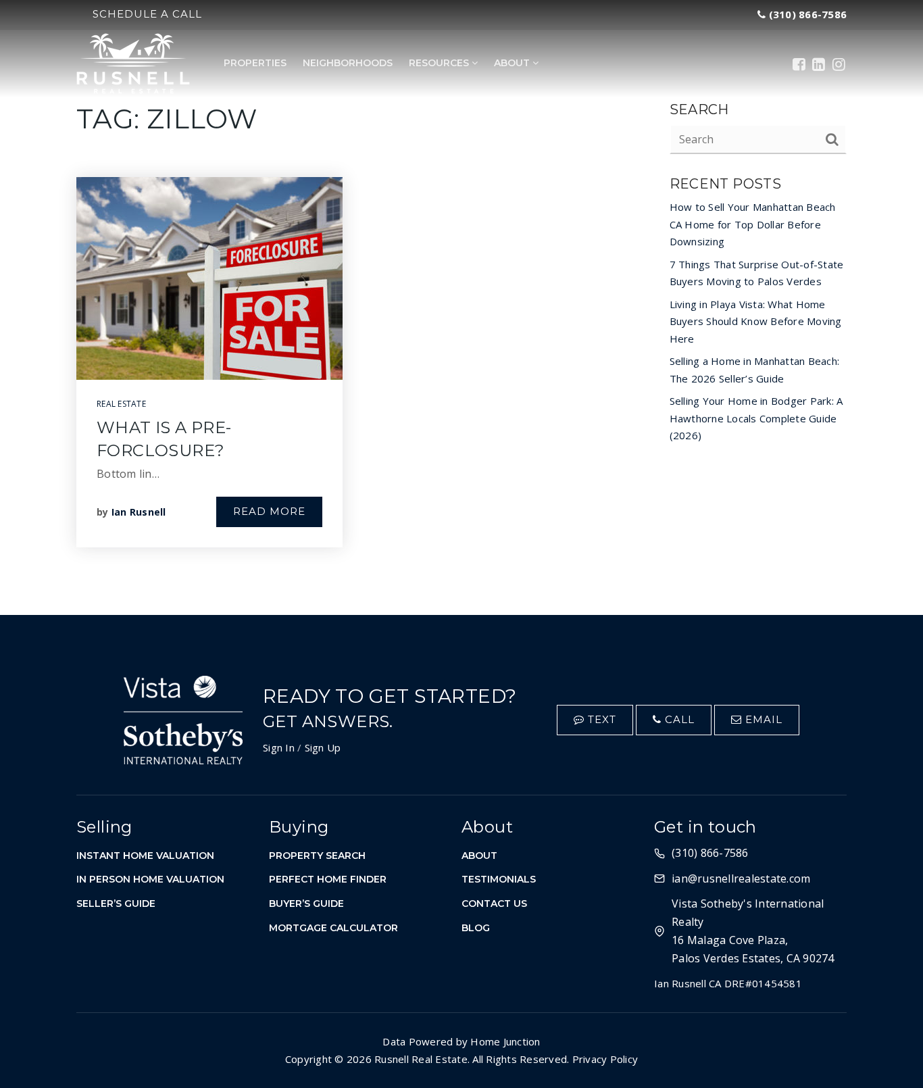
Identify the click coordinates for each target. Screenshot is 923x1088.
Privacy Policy (605, 1059)
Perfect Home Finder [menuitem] (327, 879)
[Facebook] (799, 63)
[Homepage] (133, 63)
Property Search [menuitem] (317, 855)
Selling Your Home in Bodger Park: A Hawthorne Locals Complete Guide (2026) (756, 418)
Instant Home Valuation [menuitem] (145, 855)
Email (762, 719)
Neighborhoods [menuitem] (348, 63)
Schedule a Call (147, 13)
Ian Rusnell (138, 511)
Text (600, 719)
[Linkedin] (818, 63)
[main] (461, 307)
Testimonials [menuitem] (499, 879)
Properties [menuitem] (255, 63)
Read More (269, 511)
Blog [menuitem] (476, 928)
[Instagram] (838, 63)
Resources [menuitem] (440, 63)
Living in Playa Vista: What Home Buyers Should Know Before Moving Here (756, 321)
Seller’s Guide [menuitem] (115, 903)
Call (678, 719)
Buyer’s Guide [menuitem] (306, 903)
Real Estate (121, 404)
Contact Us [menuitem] (494, 903)
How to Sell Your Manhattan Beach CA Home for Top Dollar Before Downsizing (753, 224)
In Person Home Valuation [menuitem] (150, 879)
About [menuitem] (513, 63)
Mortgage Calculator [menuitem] (333, 928)
